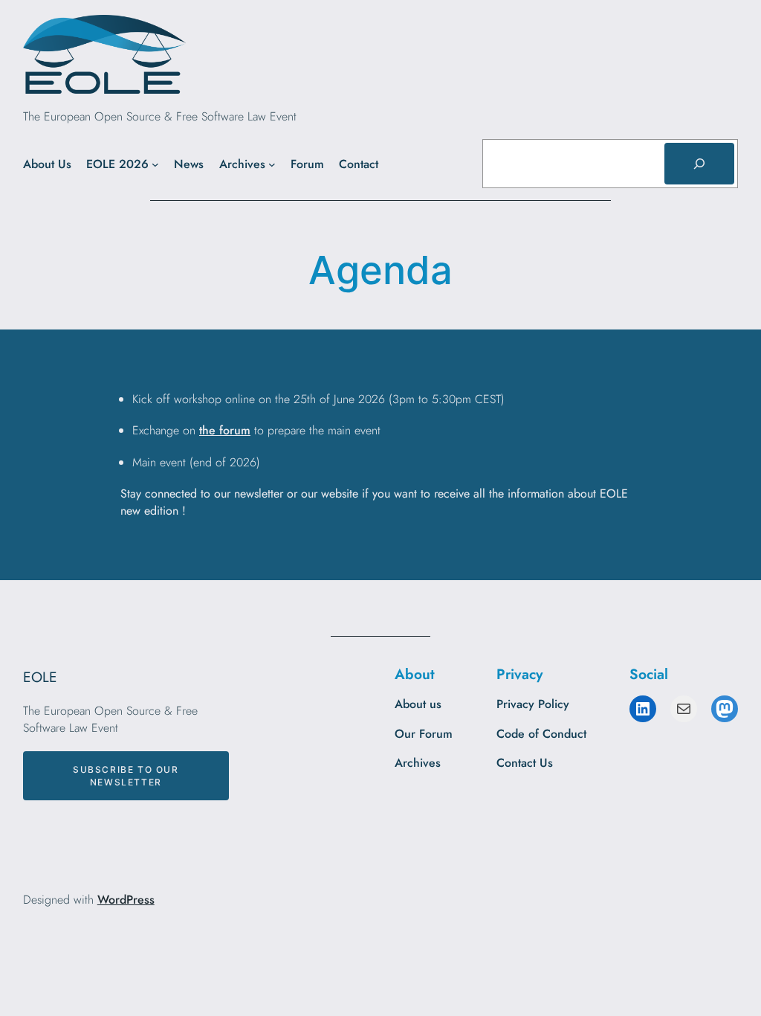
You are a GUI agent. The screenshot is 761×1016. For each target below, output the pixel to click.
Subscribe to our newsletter (126, 776)
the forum (224, 430)
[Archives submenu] (272, 164)
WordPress (126, 899)
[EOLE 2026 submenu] (155, 164)
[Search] (699, 163)
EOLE (40, 676)
